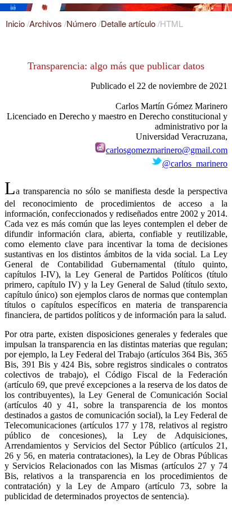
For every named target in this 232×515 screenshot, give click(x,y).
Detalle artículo (129, 23)
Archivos (46, 23)
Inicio (16, 23)
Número (82, 23)
